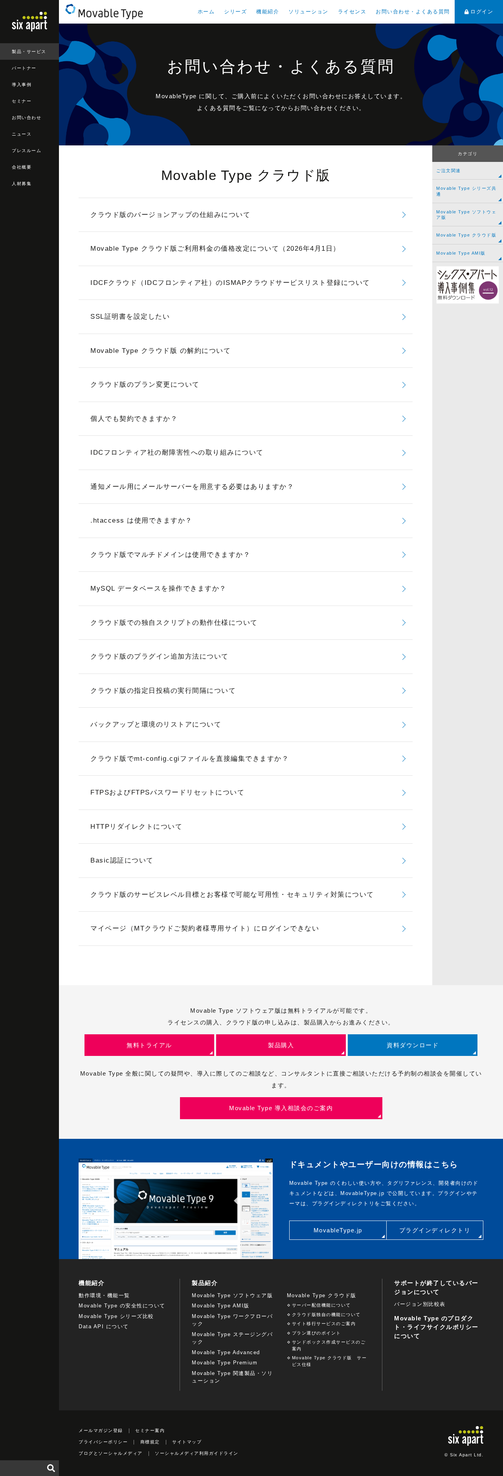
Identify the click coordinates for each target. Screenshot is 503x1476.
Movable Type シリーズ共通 (466, 191)
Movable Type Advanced (226, 1352)
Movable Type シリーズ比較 (116, 1316)
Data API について (104, 1326)
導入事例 (21, 84)
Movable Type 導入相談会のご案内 (281, 1108)
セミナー (21, 101)
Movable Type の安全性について (122, 1306)
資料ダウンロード (413, 1045)
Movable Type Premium (224, 1363)
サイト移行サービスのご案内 (324, 1323)
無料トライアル (149, 1045)
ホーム (206, 12)
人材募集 (21, 183)
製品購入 (281, 1045)
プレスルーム (26, 150)
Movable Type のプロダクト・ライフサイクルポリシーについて (436, 1327)
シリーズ (235, 12)
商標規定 (150, 1441)
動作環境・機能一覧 (104, 1295)
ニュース (21, 134)
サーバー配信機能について (321, 1305)
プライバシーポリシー (103, 1441)
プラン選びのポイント (316, 1333)
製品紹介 (205, 1283)
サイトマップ (187, 1441)
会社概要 (21, 167)
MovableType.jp (338, 1230)
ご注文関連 (448, 170)
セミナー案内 (150, 1430)
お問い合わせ (26, 117)
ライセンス (352, 12)
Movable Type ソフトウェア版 (466, 214)
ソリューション (308, 12)
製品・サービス (29, 51)
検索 (51, 1468)
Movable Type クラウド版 (466, 235)
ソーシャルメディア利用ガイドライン (197, 1453)
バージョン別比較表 (420, 1304)
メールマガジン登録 (101, 1430)
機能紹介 (267, 12)
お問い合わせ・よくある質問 (413, 12)
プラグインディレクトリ (435, 1230)
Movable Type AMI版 (461, 253)
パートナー (24, 68)
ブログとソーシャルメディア (111, 1453)
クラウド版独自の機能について (326, 1314)
